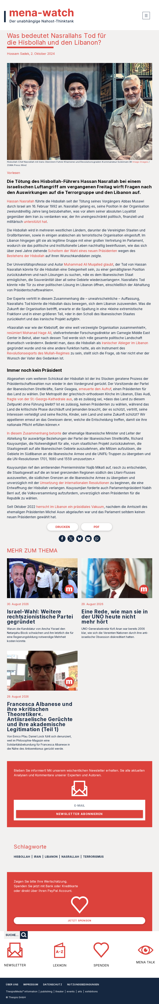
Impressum (30, 984)
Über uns (12, 984)
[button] (62, 538)
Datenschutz (52, 984)
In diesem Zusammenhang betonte (34, 433)
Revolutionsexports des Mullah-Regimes (38, 353)
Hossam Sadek (18, 54)
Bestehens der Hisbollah (25, 256)
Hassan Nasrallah (20, 201)
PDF (96, 527)
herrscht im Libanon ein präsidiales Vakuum (70, 507)
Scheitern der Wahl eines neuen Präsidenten (82, 251)
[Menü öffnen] (146, 15)
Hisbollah (22, 856)
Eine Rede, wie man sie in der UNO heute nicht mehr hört (114, 617)
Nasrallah (70, 856)
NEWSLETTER (15, 965)
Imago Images (140, 162)
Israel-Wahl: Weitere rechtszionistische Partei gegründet (40, 617)
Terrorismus (93, 856)
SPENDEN (101, 965)
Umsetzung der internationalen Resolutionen (74, 483)
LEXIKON (60, 965)
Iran (37, 856)
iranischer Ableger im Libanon (125, 343)
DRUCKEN (62, 527)
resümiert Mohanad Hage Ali (29, 333)
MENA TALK (145, 962)
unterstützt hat (35, 222)
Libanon (51, 856)
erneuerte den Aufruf (95, 389)
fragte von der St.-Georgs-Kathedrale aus (39, 399)
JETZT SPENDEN (80, 920)
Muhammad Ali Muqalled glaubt (88, 264)
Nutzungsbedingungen (83, 984)
